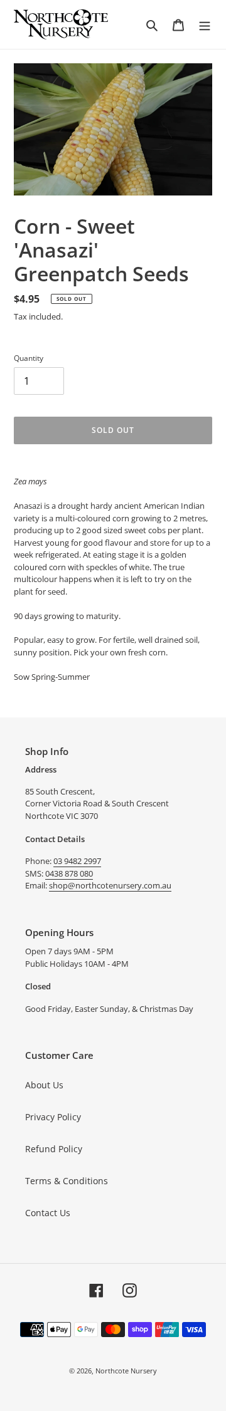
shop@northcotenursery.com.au (110, 885)
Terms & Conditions (66, 1181)
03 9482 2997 (77, 861)
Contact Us (47, 1213)
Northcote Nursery (126, 1370)
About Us (44, 1085)
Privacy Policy (53, 1117)
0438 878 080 (69, 873)
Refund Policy (53, 1149)
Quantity (28, 358)
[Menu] (204, 24)
